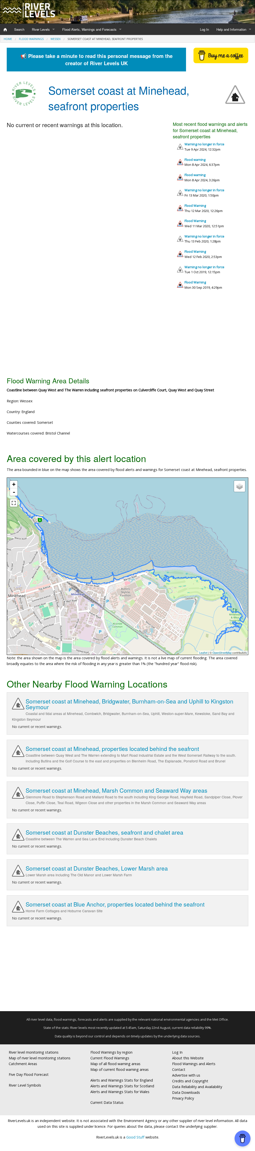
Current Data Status (107, 1102)
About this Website (188, 1058)
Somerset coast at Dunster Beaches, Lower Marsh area (97, 868)
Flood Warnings (31, 39)
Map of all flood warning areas (115, 1063)
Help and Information (231, 29)
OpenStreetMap (222, 653)
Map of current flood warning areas (119, 1069)
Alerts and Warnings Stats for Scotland (122, 1086)
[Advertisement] (127, 335)
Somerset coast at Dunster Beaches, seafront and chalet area (104, 832)
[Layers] (239, 486)
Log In (204, 29)
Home (8, 39)
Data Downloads (186, 1092)
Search (19, 29)
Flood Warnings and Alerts (193, 1063)
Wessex (56, 39)
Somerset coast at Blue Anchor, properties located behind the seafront (115, 904)
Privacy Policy (183, 1098)
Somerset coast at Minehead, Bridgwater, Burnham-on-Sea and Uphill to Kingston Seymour (129, 704)
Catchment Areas (23, 1063)
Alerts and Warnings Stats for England (121, 1080)
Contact (178, 1069)
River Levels (41, 29)
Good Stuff (135, 1137)
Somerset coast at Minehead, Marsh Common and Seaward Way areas (116, 790)
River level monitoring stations (34, 1052)
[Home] (5, 29)
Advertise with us (186, 1075)
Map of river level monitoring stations (39, 1058)
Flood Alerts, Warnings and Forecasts (89, 29)
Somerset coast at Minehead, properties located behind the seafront (112, 748)
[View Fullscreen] (13, 503)
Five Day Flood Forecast (29, 1074)
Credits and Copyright (190, 1081)
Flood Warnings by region (111, 1052)
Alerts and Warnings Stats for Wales (119, 1091)
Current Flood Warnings (109, 1058)
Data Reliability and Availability (197, 1086)
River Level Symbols (25, 1085)
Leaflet (203, 653)
